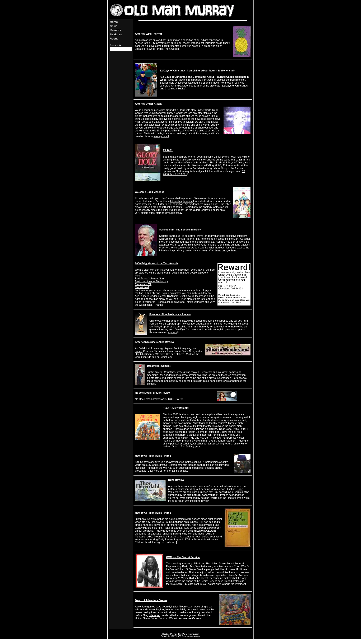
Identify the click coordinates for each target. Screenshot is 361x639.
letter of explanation (181, 201)
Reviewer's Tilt (143, 284)
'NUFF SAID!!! (175, 399)
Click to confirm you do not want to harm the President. (216, 584)
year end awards (179, 269)
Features (116, 34)
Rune (240, 489)
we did (175, 48)
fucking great (193, 446)
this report (154, 615)
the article (178, 536)
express (172, 332)
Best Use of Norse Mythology (151, 281)
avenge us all (161, 136)
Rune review (201, 500)
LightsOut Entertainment (171, 464)
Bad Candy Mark (145, 462)
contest (151, 383)
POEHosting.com (190, 634)
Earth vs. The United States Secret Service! (219, 563)
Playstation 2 (173, 462)
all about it (176, 527)
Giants (145, 357)
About (114, 38)
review (138, 351)
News (113, 26)
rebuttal (229, 443)
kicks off (172, 79)
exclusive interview (236, 235)
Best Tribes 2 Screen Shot (149, 278)
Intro (137, 275)
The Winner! (142, 287)
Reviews (115, 30)
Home (114, 21)
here (218, 250)
